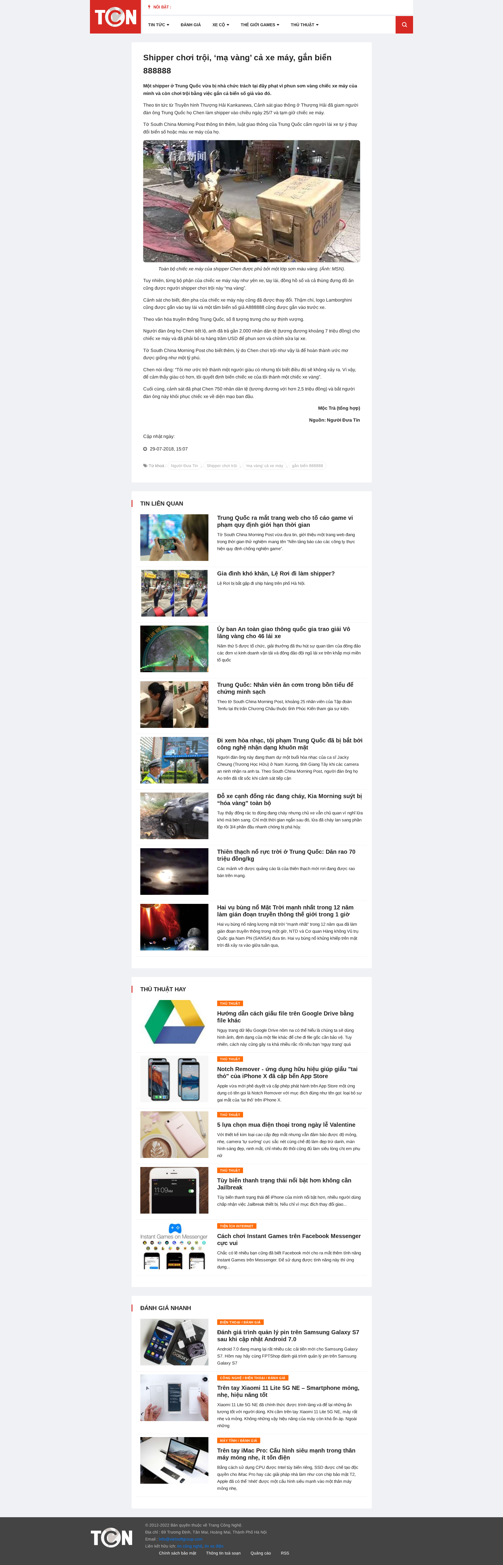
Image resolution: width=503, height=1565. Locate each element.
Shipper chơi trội (222, 465)
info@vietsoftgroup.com (181, 1539)
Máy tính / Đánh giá (238, 1440)
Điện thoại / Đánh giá (240, 1322)
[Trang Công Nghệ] (111, 1537)
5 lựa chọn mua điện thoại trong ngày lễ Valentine (286, 1125)
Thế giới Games (258, 24)
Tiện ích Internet (236, 1226)
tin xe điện (214, 1546)
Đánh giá (191, 24)
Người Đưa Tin (184, 465)
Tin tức (156, 24)
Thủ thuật (302, 24)
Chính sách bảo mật (177, 1553)
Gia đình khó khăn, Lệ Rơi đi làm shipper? (276, 573)
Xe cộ (218, 24)
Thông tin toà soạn (223, 1553)
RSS (285, 1553)
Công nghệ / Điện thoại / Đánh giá (252, 1378)
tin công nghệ (189, 1546)
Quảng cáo (261, 1553)
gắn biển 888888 (307, 465)
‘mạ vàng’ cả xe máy (264, 465)
